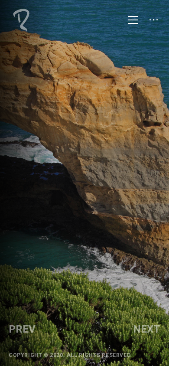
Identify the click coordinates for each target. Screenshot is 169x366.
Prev (22, 329)
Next (146, 329)
